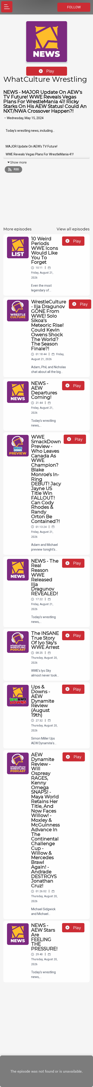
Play (50, 71)
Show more (18, 162)
